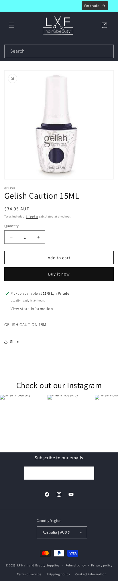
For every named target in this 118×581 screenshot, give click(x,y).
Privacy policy (101, 565)
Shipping (32, 216)
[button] (11, 25)
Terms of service (29, 574)
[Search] (107, 51)
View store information (32, 308)
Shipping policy (58, 574)
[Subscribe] (87, 473)
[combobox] (59, 51)
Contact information (90, 574)
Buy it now (59, 274)
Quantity (11, 225)
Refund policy (76, 565)
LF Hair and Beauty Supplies (38, 565)
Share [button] (15, 341)
